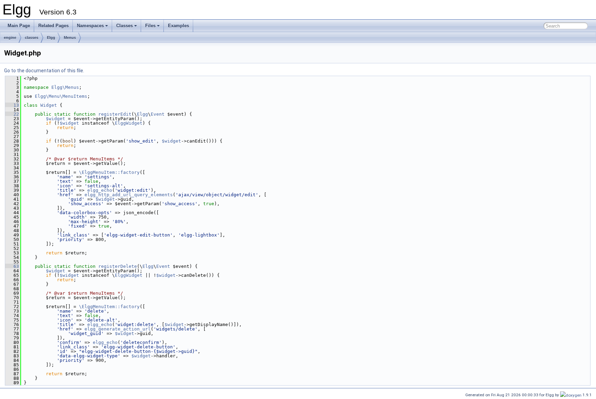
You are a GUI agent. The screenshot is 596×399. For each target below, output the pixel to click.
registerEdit (114, 114)
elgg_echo (99, 190)
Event (158, 114)
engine (10, 37)
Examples (178, 25)
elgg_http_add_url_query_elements (129, 194)
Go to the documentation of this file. (44, 70)
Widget (48, 105)
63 (12, 266)
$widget (55, 118)
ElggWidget (128, 123)
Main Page (19, 25)
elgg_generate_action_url (118, 329)
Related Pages (53, 25)
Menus (70, 37)
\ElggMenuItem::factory (109, 172)
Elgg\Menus (65, 87)
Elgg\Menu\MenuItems (61, 96)
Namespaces (90, 25)
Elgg (51, 37)
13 (12, 105)
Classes (124, 25)
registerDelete (117, 266)
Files (150, 25)
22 (12, 114)
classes (31, 37)
